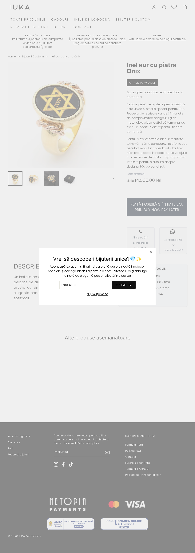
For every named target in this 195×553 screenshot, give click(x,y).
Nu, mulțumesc (97, 294)
